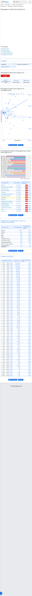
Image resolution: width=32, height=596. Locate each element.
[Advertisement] (16, 28)
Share (21, 145)
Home (2, 4)
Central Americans (5, 188)
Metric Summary (5, 48)
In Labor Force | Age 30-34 (17, 4)
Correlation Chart (5, 50)
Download (28, 91)
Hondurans (3, 211)
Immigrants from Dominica (6, 194)
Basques (3, 185)
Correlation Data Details (7, 54)
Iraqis (2, 209)
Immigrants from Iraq (5, 195)
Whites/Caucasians (5, 205)
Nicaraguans (3, 6)
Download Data (13, 145)
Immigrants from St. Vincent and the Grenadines (7, 203)
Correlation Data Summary (7, 53)
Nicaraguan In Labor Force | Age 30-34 (15, 6)
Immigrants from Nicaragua (7, 201)
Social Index (7, 4)
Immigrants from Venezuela (6, 187)
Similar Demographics (6, 51)
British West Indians (5, 190)
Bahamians (3, 199)
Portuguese (3, 192)
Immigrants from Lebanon (6, 207)
